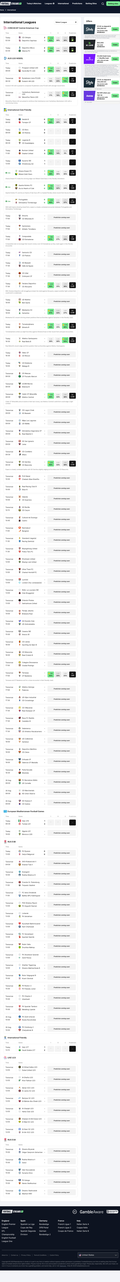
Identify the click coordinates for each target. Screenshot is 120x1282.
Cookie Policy (54, 1255)
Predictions (77, 3)
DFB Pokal (43, 1227)
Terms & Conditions (40, 1255)
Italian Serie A (83, 1224)
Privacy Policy (26, 1255)
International (63, 3)
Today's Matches (34, 3)
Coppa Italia (82, 1227)
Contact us (14, 1255)
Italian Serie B (83, 1231)
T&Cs (93, 52)
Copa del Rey (26, 1227)
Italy (79, 1221)
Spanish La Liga (27, 1224)
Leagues (48, 3)
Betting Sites (91, 3)
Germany (43, 1221)
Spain (23, 1221)
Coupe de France (65, 1231)
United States (88, 1255)
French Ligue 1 (64, 1224)
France (61, 1221)
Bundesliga (44, 1224)
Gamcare (63, 1266)
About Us (5, 1255)
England (5, 1221)
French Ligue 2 (64, 1227)
